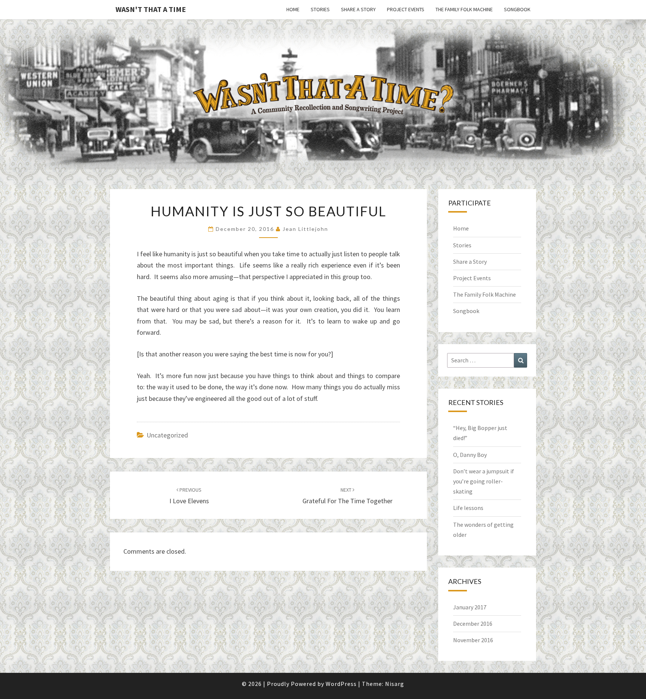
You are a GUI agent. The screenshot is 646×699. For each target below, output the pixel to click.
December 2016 (472, 623)
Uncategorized (167, 435)
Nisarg (394, 683)
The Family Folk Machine (464, 9)
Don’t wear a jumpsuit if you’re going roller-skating (483, 481)
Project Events (405, 9)
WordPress (341, 683)
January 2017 (469, 607)
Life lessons (468, 507)
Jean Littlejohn (305, 229)
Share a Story (358, 9)
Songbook (517, 9)
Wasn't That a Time (151, 9)
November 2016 (473, 640)
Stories (320, 9)
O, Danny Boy (470, 454)
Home (292, 9)
